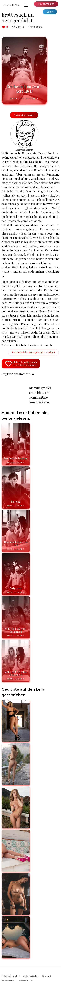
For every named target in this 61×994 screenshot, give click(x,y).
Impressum (8, 980)
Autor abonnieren (24, 115)
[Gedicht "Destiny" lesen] (16, 740)
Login (50, 11)
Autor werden (30, 976)
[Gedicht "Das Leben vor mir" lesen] (16, 957)
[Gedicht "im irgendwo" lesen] (16, 784)
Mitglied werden (10, 976)
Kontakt (46, 976)
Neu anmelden (46, 4)
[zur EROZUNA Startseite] (11, 5)
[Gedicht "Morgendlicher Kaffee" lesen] (16, 914)
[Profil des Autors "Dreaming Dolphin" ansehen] (24, 121)
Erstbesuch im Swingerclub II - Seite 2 (33, 352)
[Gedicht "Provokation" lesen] (16, 870)
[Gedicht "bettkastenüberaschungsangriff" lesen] (16, 827)
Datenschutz (25, 980)
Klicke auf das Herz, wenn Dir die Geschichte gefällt (25, 363)
